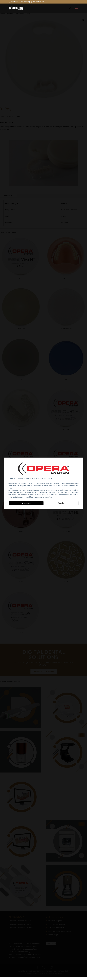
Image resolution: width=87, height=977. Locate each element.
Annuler (61, 503)
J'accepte (26, 503)
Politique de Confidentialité (63, 497)
